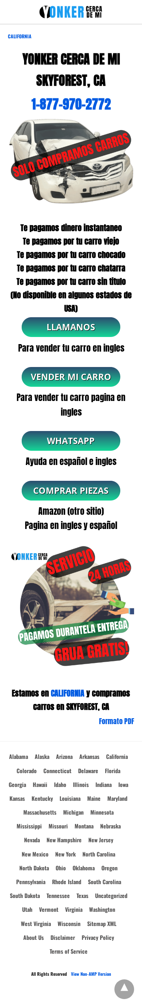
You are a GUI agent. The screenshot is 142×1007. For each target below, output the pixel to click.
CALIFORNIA (67, 693)
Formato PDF (116, 721)
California (20, 36)
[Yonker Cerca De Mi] (71, 12)
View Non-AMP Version (91, 974)
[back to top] (124, 989)
